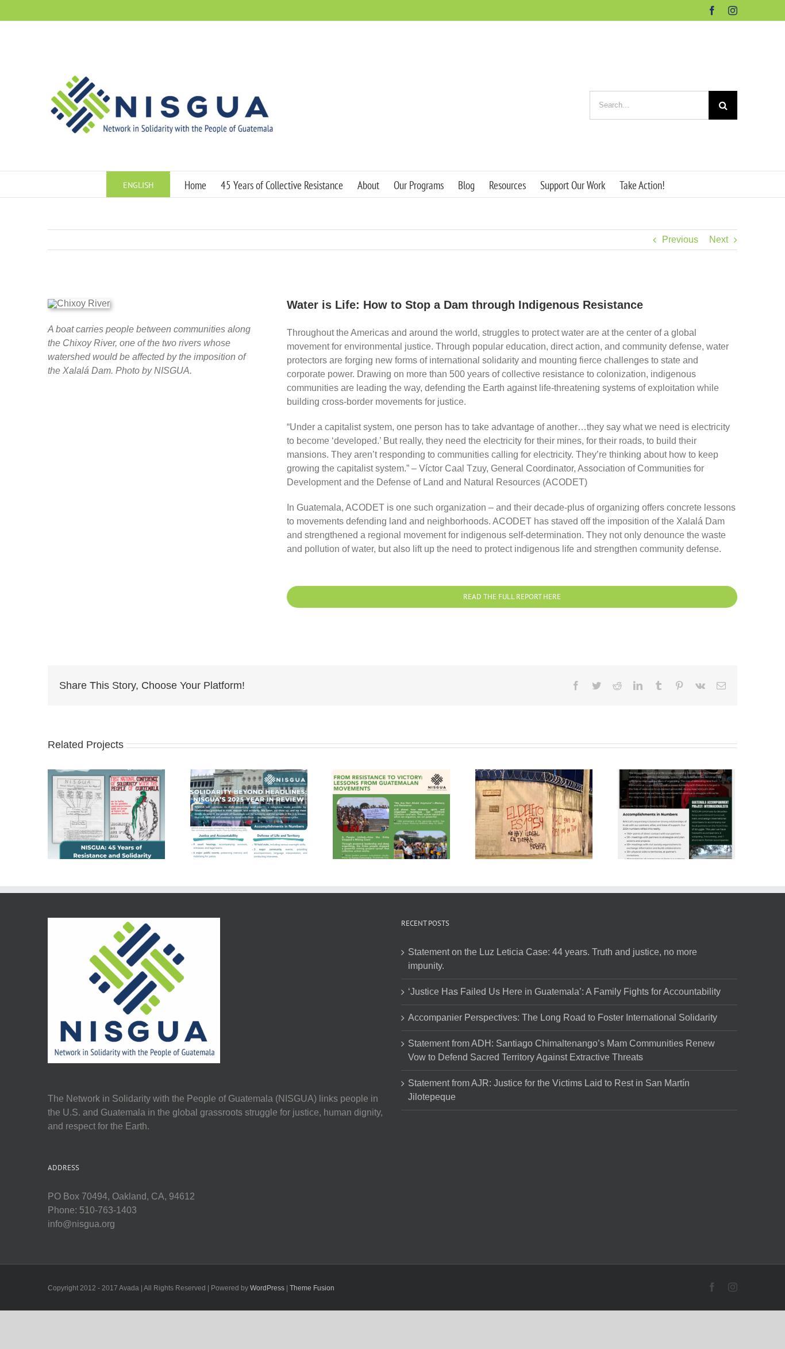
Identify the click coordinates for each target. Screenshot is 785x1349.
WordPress (267, 1288)
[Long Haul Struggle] (676, 813)
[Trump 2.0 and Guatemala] (533, 813)
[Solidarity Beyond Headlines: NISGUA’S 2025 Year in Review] (248, 813)
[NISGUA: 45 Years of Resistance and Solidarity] (106, 813)
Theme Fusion (312, 1288)
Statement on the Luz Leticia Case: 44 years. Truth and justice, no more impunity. (552, 959)
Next (718, 239)
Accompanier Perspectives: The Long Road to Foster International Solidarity (562, 1017)
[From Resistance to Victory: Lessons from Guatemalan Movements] (391, 813)
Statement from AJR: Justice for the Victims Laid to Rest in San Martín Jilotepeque (549, 1090)
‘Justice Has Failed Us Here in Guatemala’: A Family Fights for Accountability (564, 992)
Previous (680, 239)
